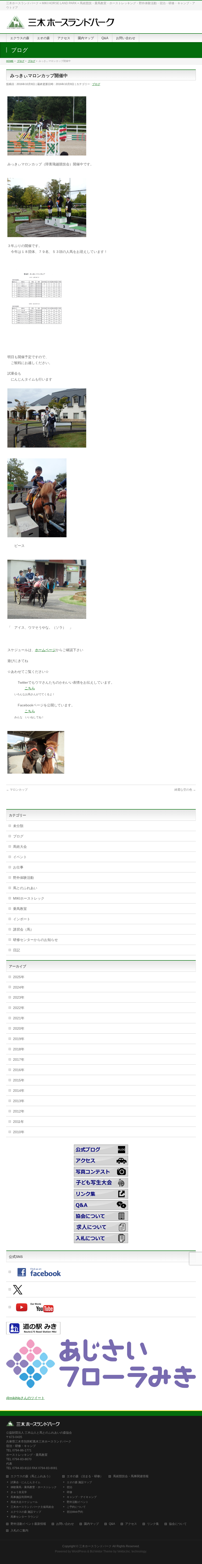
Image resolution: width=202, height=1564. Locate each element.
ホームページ (45, 650)
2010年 (18, 1132)
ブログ (96, 84)
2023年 (18, 997)
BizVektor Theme (101, 1551)
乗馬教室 (20, 909)
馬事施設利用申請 (21, 1496)
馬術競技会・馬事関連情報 (131, 1476)
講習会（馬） (23, 929)
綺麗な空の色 (185, 789)
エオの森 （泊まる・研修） (85, 1476)
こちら (30, 688)
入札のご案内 (19, 1530)
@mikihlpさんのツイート (25, 1398)
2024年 (18, 987)
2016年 (18, 1070)
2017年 (18, 1059)
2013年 (18, 1101)
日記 (16, 950)
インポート (21, 919)
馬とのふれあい (25, 888)
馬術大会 (20, 847)
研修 (69, 1492)
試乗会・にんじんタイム (25, 1482)
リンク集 (153, 1524)
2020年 (18, 1028)
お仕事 (18, 867)
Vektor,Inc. (124, 1551)
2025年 (18, 977)
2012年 (18, 1111)
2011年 (18, 1122)
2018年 (18, 1049)
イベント (20, 857)
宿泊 (69, 1487)
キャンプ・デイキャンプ (82, 1496)
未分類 (18, 826)
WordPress (79, 1551)
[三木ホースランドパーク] (60, 24)
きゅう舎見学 (19, 1492)
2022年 (18, 1008)
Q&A (112, 1524)
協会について (178, 1524)
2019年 (18, 1039)
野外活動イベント (77, 1501)
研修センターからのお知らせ (35, 940)
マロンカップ (17, 789)
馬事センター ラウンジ (24, 1516)
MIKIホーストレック (28, 898)
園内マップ (91, 1524)
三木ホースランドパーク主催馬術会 (32, 1506)
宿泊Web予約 (75, 1511)
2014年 (18, 1091)
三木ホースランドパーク (95, 1546)
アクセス (131, 1524)
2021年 (18, 1018)
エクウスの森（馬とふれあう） (31, 1476)
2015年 (18, 1080)
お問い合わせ (65, 1524)
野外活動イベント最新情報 (28, 1524)
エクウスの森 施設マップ (26, 1511)
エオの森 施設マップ (79, 1482)
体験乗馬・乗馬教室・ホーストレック (34, 1487)
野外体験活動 (23, 878)
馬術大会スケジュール (24, 1501)
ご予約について (76, 1506)
